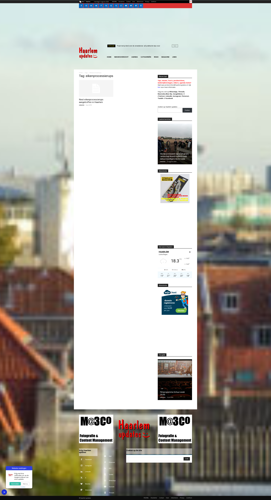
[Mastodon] (136, 5)
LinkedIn (169, 96)
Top (165, 150)
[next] (176, 46)
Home (81, 73)
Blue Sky (169, 94)
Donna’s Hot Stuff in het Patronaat (177, 394)
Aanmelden (15, 484)
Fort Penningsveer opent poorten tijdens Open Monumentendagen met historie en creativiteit (176, 156)
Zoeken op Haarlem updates (167, 107)
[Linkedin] (91, 5)
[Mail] (96, 5)
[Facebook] (81, 5)
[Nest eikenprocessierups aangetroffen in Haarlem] (96, 88)
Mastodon (88, 490)
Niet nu (25, 484)
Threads (181, 92)
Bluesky (87, 484)
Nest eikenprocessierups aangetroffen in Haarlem (91, 100)
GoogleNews (178, 94)
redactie (81, 105)
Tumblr (111, 474)
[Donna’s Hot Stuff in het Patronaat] (178, 379)
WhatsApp (173, 92)
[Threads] (141, 5)
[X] (116, 5)
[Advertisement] (135, 24)
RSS (110, 468)
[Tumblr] (111, 5)
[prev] (173, 46)
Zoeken (187, 110)
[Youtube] (126, 5)
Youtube (111, 487)
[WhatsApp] (121, 5)
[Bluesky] (131, 5)
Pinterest (185, 96)
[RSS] (106, 5)
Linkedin (88, 471)
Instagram (88, 465)
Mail (110, 456)
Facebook (88, 459)
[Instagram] (86, 5)
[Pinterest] (101, 5)
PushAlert (23, 487)
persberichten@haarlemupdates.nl (176, 85)
